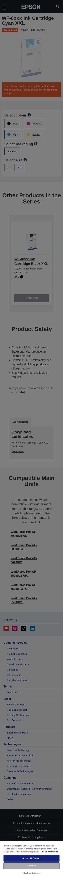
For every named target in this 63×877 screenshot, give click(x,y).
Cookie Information (49, 852)
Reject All (31, 866)
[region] (31, 859)
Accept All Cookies (31, 858)
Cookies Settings (31, 873)
